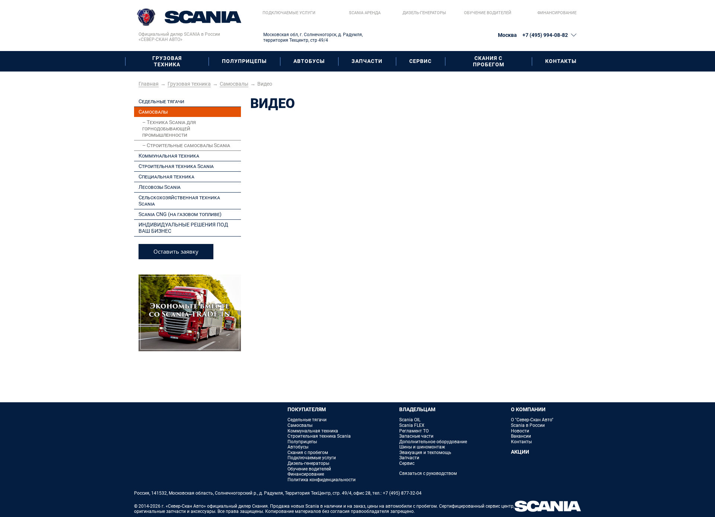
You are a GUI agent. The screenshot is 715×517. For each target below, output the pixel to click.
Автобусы (309, 61)
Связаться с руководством (428, 473)
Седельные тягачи (161, 101)
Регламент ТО (414, 431)
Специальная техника (166, 177)
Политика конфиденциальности (321, 479)
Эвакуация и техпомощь (425, 452)
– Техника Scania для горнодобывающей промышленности (169, 128)
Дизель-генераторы (424, 12)
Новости (520, 431)
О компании (528, 409)
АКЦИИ (520, 452)
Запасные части (416, 436)
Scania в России (528, 425)
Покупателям (306, 409)
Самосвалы (153, 112)
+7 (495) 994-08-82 (545, 35)
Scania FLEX (412, 425)
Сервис (420, 61)
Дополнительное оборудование (433, 441)
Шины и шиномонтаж (422, 447)
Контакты (560, 61)
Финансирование (556, 12)
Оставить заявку (175, 251)
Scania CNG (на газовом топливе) (180, 214)
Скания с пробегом (488, 61)
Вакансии (521, 436)
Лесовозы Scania (160, 187)
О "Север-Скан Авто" (532, 419)
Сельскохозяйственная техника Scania (179, 200)
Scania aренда (365, 12)
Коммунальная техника (169, 156)
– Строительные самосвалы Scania (186, 145)
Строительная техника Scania (176, 166)
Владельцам (417, 409)
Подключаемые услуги (289, 12)
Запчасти (367, 61)
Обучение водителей (487, 12)
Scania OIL (409, 419)
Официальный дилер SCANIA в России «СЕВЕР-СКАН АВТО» (179, 37)
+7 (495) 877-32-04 (402, 493)
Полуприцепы (244, 61)
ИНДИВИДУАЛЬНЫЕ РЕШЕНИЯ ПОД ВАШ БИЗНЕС (183, 228)
